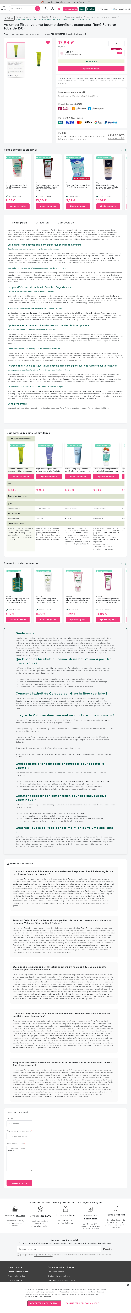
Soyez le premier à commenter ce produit (22, 34)
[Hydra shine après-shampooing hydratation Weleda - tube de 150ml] (49, 454)
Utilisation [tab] (42, 222)
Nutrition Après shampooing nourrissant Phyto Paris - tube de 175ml (107, 187)
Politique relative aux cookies (38, 1297)
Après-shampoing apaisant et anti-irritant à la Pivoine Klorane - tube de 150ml (78, 600)
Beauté (45, 17)
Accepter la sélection (44, 1303)
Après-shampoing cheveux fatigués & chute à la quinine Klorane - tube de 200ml (47, 188)
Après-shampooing (73, 17)
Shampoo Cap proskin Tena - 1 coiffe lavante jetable (78, 186)
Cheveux (57, 17)
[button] (48, 42)
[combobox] (25, 8)
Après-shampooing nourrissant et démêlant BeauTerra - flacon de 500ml (18, 600)
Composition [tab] (66, 222)
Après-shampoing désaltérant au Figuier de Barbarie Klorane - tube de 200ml (108, 600)
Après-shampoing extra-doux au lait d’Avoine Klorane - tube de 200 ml (47, 600)
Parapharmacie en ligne (26, 17)
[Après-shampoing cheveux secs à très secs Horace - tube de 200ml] (78, 454)
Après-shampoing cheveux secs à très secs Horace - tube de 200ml (78, 470)
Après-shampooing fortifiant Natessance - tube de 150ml (17, 187)
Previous (121, 150)
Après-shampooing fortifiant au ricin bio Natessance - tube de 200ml (106, 470)
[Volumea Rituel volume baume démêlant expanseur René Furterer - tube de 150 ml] (21, 454)
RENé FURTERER (58, 34)
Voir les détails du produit (77, 34)
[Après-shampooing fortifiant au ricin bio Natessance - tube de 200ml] (106, 454)
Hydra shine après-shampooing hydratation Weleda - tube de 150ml (48, 470)
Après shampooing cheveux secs (101, 17)
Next (125, 150)
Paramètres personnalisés (82, 1303)
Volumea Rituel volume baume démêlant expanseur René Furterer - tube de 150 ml (20, 470)
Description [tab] (19, 222)
